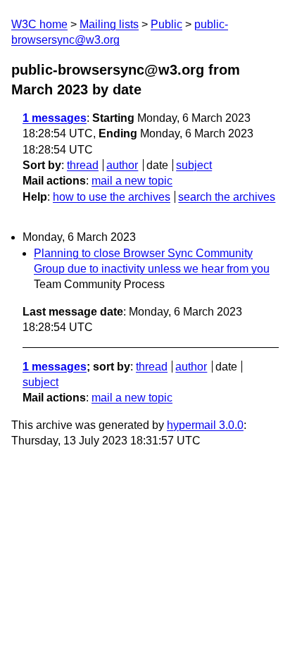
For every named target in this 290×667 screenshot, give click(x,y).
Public (166, 24)
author (122, 165)
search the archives (226, 197)
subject (194, 165)
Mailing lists (109, 24)
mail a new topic (132, 181)
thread (83, 165)
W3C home (39, 24)
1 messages (55, 118)
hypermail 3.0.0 (205, 425)
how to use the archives (111, 197)
